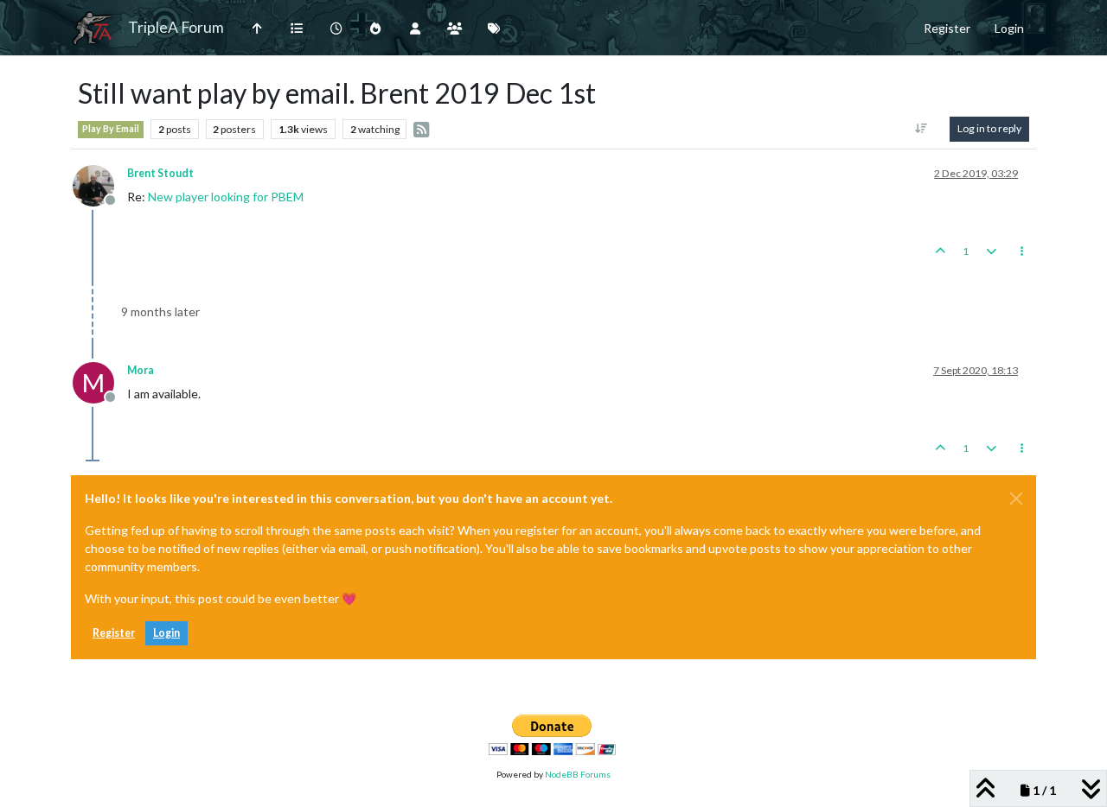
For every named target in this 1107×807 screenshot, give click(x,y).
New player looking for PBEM (226, 196)
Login (166, 632)
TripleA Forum (176, 27)
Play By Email (110, 129)
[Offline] (100, 183)
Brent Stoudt (160, 173)
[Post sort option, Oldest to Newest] (921, 129)
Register (114, 632)
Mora (140, 370)
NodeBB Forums (578, 774)
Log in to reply (989, 128)
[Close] (1016, 498)
